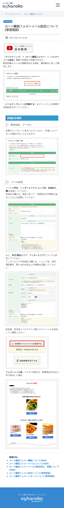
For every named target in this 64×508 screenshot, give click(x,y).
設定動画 (23, 48)
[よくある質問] (16, 5)
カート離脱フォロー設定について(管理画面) (30, 473)
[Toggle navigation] (58, 5)
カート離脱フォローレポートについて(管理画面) (32, 476)
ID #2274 (8, 21)
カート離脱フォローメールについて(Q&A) (29, 463)
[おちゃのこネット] (32, 499)
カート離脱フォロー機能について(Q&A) (28, 460)
